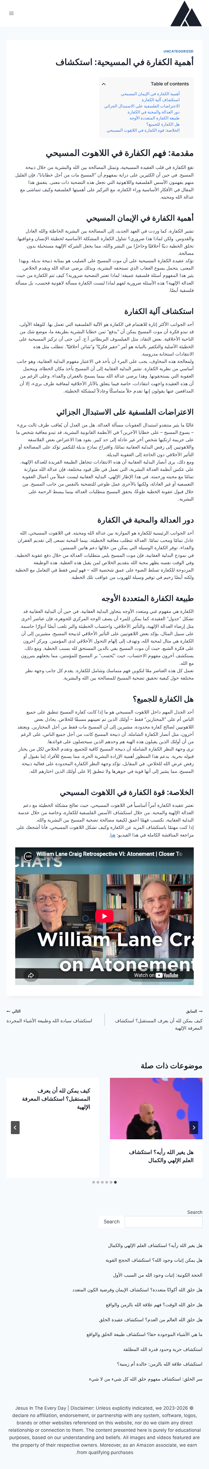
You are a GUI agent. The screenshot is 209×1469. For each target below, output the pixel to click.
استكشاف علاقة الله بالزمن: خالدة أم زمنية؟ (159, 1364)
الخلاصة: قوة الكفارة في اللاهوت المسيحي (143, 130)
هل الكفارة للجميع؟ (163, 124)
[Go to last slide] (193, 1127)
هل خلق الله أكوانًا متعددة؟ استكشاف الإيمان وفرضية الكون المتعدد (137, 1289)
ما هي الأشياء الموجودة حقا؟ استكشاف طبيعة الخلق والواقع (144, 1334)
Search (194, 1212)
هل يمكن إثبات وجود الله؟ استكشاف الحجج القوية (154, 1260)
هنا (112, 835)
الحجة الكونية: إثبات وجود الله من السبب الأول (157, 1275)
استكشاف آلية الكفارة (161, 99)
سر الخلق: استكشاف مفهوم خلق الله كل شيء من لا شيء (145, 1379)
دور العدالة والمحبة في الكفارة (154, 112)
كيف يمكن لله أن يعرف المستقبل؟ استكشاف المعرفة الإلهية (158, 1020)
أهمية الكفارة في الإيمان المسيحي (150, 93)
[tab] (115, 1182)
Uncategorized (179, 51)
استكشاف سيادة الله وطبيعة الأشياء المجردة (49, 1016)
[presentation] (156, 1109)
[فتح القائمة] (12, 13)
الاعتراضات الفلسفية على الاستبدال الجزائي (142, 106)
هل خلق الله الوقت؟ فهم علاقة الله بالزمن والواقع (154, 1304)
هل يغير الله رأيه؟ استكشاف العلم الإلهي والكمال (155, 1245)
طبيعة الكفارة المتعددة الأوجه (155, 118)
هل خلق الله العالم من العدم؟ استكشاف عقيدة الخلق (150, 1319)
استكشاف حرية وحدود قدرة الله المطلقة (162, 1349)
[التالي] (15, 1127)
